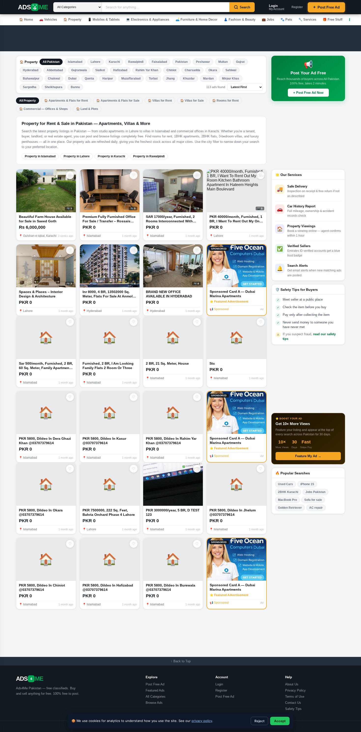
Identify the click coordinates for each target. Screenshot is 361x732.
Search (245, 7)
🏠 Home (26, 19)
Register (297, 7)
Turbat (153, 78)
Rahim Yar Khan (147, 70)
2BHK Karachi (288, 492)
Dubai (72, 78)
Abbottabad (55, 70)
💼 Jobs (268, 19)
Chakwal (54, 78)
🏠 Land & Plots (87, 109)
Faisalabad (159, 62)
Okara (212, 70)
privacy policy (202, 721)
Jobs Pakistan (315, 492)
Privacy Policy (295, 690)
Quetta (89, 78)
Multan (223, 62)
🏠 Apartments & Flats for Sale (117, 100)
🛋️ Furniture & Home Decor (196, 19)
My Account (276, 7)
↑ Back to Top (181, 661)
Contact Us (293, 703)
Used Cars (285, 484)
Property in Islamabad (40, 156)
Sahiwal (230, 70)
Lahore (95, 62)
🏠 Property (72, 19)
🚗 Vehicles (48, 19)
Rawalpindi (135, 62)
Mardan (208, 78)
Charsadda (192, 70)
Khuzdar (189, 78)
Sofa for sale (313, 500)
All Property (27, 100)
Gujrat (240, 62)
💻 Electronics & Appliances (147, 19)
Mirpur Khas (230, 78)
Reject (259, 721)
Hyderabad (30, 70)
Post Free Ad (326, 7)
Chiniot (171, 70)
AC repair (316, 507)
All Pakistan (51, 62)
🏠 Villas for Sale (192, 100)
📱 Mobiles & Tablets (104, 19)
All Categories (156, 696)
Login (219, 684)
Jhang (170, 78)
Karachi (114, 62)
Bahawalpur (31, 78)
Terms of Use (294, 696)
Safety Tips (293, 709)
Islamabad (75, 62)
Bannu (75, 87)
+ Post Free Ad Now (308, 92)
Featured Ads (155, 690)
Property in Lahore (77, 156)
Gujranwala (79, 70)
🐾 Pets (286, 19)
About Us (291, 684)
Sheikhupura (53, 87)
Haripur (107, 78)
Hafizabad (120, 70)
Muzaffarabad (130, 78)
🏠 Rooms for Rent (225, 100)
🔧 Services (307, 19)
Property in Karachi (111, 156)
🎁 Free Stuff (332, 19)
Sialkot (100, 70)
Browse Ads (154, 703)
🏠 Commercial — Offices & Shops (43, 109)
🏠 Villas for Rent (160, 100)
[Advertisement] (150, 38)
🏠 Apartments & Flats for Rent (66, 100)
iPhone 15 (307, 484)
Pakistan (181, 62)
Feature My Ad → (308, 456)
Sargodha (29, 87)
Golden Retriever (290, 507)
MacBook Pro (287, 500)
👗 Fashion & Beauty (239, 19)
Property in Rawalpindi (149, 156)
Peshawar (203, 62)
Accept (280, 721)
